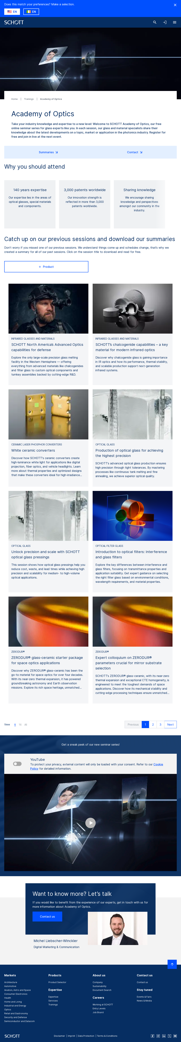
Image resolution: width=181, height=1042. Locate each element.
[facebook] (152, 1036)
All (25, 724)
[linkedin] (163, 1036)
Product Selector (57, 982)
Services (53, 1000)
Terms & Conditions (107, 1036)
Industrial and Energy (15, 1005)
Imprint (71, 1036)
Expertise (53, 996)
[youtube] (175, 1036)
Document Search (102, 990)
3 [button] (160, 724)
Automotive (10, 986)
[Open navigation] (175, 22)
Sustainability (99, 986)
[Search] (155, 22)
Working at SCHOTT (103, 1004)
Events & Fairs (144, 996)
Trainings (29, 99)
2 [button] (153, 724)
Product (48, 266)
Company (98, 982)
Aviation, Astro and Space (17, 990)
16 (20, 724)
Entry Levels (99, 1008)
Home (14, 99)
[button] (133, 724)
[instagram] (158, 1036)
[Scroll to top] (172, 964)
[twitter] (169, 1036)
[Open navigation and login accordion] (165, 22)
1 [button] (145, 724)
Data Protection (86, 1036)
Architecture (10, 982)
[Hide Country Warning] (175, 5)
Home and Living (13, 1001)
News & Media (144, 1000)
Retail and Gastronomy (16, 1013)
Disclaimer (59, 1036)
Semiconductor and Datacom (19, 1021)
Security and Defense (15, 1017)
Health (7, 998)
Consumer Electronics (15, 994)
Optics (7, 1009)
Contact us (47, 916)
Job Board (98, 1012)
